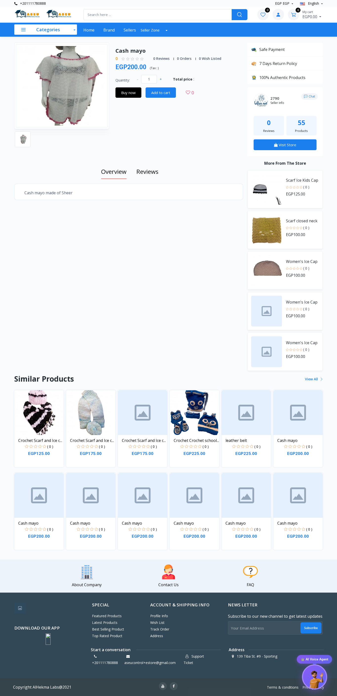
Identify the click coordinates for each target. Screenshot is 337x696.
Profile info (159, 616)
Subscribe (311, 628)
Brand (109, 30)
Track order (159, 629)
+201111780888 (32, 3)
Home (88, 30)
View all (312, 379)
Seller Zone (151, 30)
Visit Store (287, 144)
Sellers (130, 30)
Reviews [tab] (147, 171)
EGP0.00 (310, 14)
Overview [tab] (114, 171)
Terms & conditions (283, 687)
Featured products (107, 616)
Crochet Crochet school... (196, 440)
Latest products (104, 622)
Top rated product (107, 635)
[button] (48, 639)
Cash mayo (287, 440)
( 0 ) (306, 187)
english (313, 3)
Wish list (157, 622)
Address (156, 635)
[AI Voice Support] (314, 678)
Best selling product (108, 629)
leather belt (236, 440)
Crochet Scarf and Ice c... (40, 440)
